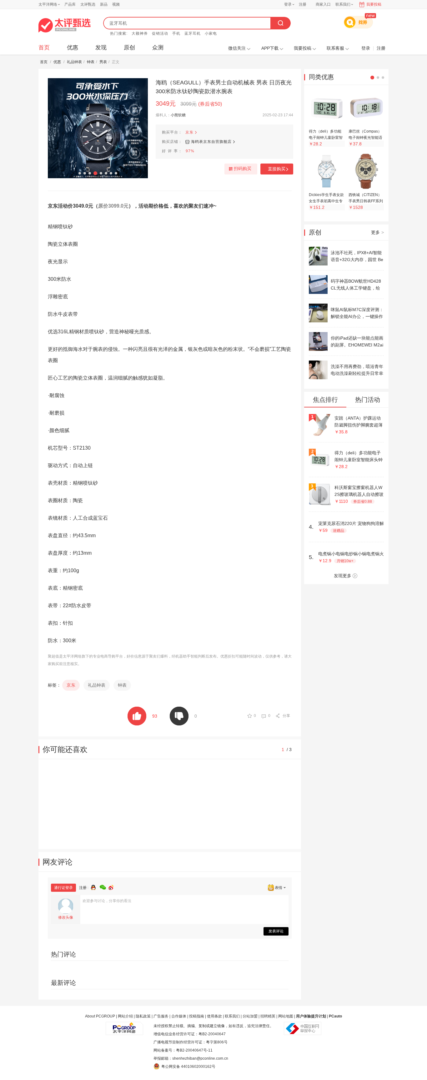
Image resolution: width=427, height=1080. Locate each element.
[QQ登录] (95, 886)
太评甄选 (87, 4)
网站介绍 (125, 1016)
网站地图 (285, 1016)
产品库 (70, 4)
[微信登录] (104, 886)
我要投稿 (373, 4)
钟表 (90, 62)
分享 (286, 716)
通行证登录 (63, 888)
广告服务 (160, 1016)
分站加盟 (250, 1016)
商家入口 (323, 4)
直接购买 (276, 168)
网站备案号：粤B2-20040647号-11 (183, 1050)
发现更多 (342, 575)
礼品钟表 (74, 62)
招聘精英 (267, 1016)
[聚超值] (64, 25)
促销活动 (160, 33)
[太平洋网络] (124, 1026)
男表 (103, 62)
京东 (189, 132)
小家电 (211, 33)
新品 (104, 4)
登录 (288, 4)
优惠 (72, 47)
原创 (129, 47)
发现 (101, 47)
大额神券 (140, 33)
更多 (377, 232)
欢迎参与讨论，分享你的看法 (107, 901)
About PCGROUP (100, 1016)
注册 (302, 4)
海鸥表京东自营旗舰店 (211, 141)
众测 (157, 47)
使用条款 (214, 1016)
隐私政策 (143, 1016)
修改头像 (65, 917)
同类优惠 (321, 76)
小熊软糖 (178, 115)
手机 (176, 33)
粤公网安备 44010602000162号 (188, 1066)
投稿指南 (196, 1016)
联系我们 (232, 1016)
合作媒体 (178, 1016)
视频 (116, 4)
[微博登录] (112, 886)
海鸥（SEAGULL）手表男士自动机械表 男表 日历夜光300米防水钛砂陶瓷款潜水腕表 (224, 86)
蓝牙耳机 (192, 33)
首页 (44, 47)
